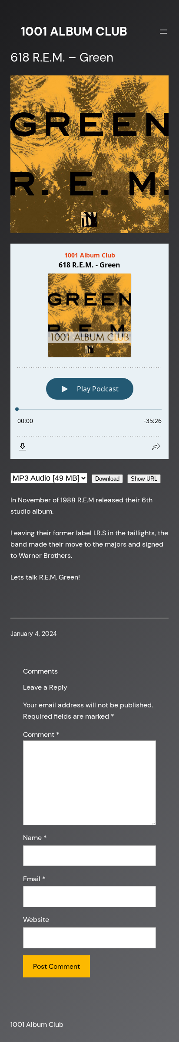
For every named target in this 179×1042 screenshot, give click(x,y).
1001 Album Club (74, 31)
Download (107, 478)
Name (35, 837)
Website (36, 919)
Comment (41, 734)
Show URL (144, 478)
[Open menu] (163, 31)
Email (34, 878)
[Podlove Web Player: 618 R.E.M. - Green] (89, 351)
